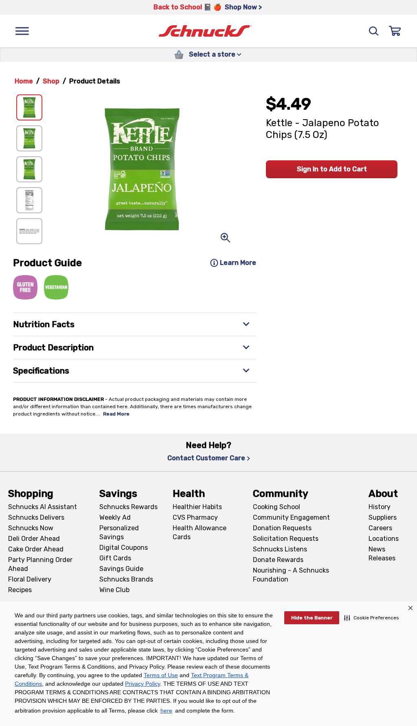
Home (24, 81)
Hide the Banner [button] (311, 618)
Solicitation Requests (285, 538)
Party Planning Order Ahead (40, 564)
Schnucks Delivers (36, 517)
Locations (384, 538)
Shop (51, 81)
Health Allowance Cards (199, 532)
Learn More (238, 263)
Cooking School (276, 507)
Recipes (20, 590)
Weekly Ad (115, 517)
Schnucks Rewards (128, 507)
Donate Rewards (278, 560)
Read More (116, 414)
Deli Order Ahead (34, 538)
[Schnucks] (205, 31)
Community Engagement (291, 517)
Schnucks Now (30, 528)
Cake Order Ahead (36, 549)
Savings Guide (121, 569)
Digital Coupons (123, 547)
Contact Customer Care (206, 458)
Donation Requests (282, 528)
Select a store (212, 54)
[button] (371, 617)
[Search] (374, 31)
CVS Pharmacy (195, 517)
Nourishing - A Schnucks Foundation (291, 574)
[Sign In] (395, 31)
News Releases (382, 553)
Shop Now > (243, 7)
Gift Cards (115, 558)
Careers (380, 528)
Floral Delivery (29, 579)
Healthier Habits (197, 507)
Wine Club (114, 590)
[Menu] (22, 31)
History (380, 507)
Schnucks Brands (126, 579)
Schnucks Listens (280, 549)
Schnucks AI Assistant (42, 507)
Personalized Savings (119, 532)
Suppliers (383, 517)
